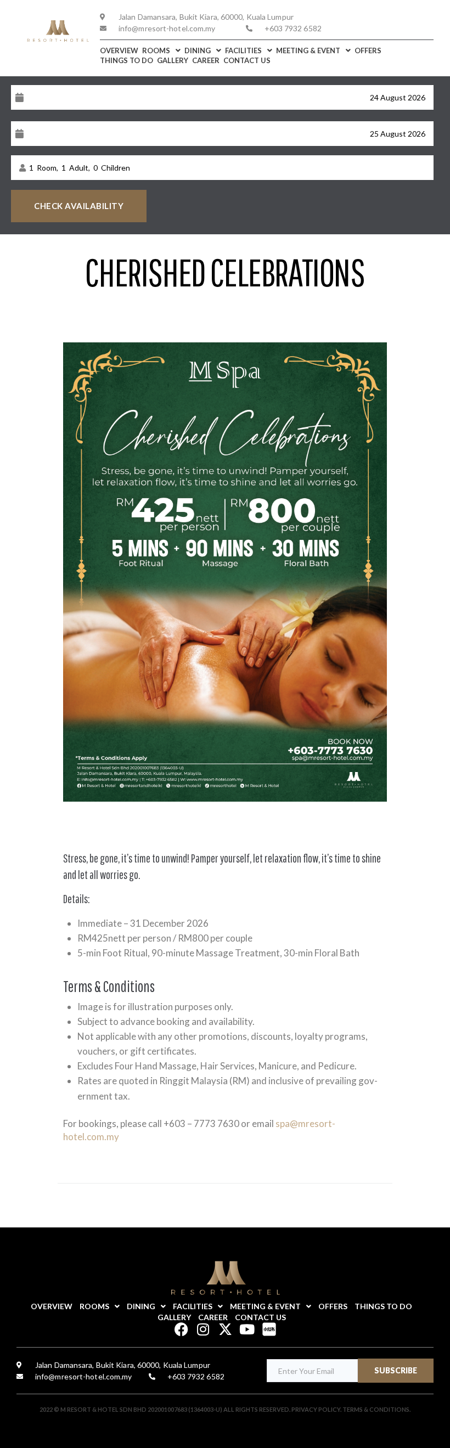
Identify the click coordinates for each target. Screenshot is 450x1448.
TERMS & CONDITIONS (375, 1409)
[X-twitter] (225, 1329)
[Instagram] (203, 1329)
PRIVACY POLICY (315, 1409)
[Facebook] (181, 1329)
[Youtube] (247, 1329)
